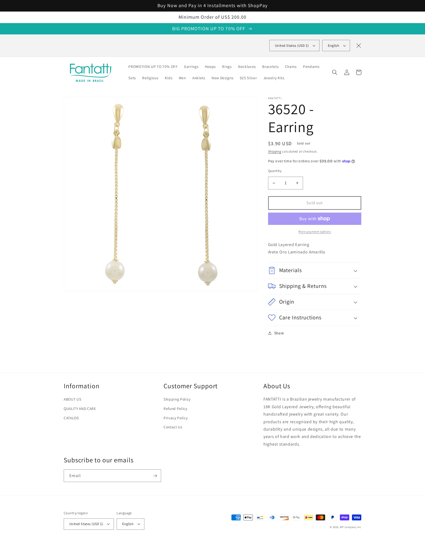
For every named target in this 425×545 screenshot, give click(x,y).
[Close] (358, 45)
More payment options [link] (314, 232)
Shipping (274, 151)
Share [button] (279, 332)
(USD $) (292, 45)
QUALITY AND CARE (80, 408)
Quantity (275, 170)
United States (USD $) (86, 523)
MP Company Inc (350, 527)
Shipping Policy (177, 399)
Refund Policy (175, 408)
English (333, 45)
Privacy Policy (176, 417)
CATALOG (71, 417)
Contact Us (173, 426)
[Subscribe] (155, 475)
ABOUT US (72, 399)
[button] (335, 72)
